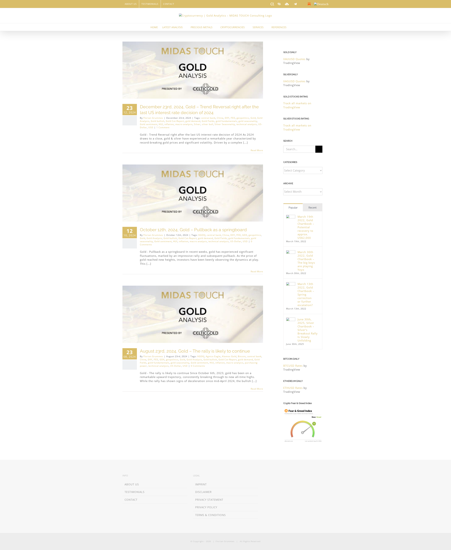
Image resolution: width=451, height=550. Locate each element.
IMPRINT (201, 484)
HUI (161, 124)
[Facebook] (275, 476)
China (220, 117)
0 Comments (198, 365)
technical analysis (246, 124)
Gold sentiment (148, 124)
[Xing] (270, 476)
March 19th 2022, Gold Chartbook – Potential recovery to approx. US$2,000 (306, 227)
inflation (169, 124)
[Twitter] (280, 476)
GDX (244, 235)
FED (233, 117)
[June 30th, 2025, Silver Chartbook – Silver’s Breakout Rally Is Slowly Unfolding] (290, 319)
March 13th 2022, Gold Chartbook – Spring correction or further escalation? (306, 294)
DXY (227, 117)
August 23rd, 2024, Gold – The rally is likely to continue (195, 351)
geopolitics (243, 117)
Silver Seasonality (225, 124)
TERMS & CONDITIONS (210, 515)
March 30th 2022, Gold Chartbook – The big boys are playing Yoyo (306, 260)
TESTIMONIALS (134, 492)
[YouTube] (285, 476)
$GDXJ (201, 235)
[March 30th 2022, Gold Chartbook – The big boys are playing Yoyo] (290, 252)
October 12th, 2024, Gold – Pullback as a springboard (193, 229)
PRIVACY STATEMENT (209, 499)
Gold (253, 117)
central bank (208, 117)
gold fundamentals (226, 121)
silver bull (207, 124)
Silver (197, 124)
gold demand (193, 121)
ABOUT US (132, 484)
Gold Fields (208, 121)
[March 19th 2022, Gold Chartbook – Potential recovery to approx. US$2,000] (290, 217)
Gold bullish (157, 121)
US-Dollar (235, 241)
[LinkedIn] (265, 476)
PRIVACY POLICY (206, 507)
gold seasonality (248, 121)
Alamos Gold (229, 356)
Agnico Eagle (213, 356)
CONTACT (131, 499)
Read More (257, 150)
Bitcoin (242, 356)
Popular (293, 207)
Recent (312, 207)
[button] (295, 27)
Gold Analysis (154, 238)
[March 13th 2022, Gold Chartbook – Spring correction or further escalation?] (290, 284)
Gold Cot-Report (175, 121)
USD (150, 127)
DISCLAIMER (203, 492)
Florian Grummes (153, 117)
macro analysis (184, 124)
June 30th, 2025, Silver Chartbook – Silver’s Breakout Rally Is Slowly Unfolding (308, 330)
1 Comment (162, 127)
